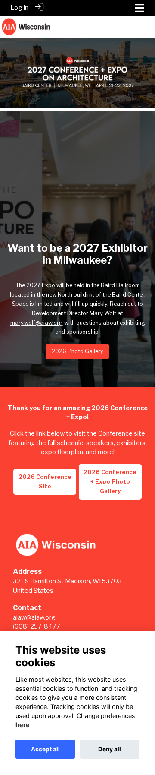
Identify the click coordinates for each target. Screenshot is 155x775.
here (23, 724)
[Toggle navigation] (139, 8)
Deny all (109, 749)
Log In (19, 8)
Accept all (45, 749)
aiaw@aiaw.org (34, 617)
